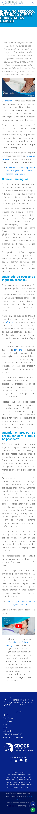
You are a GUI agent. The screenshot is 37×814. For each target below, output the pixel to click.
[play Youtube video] (18, 626)
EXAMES (6, 724)
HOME (5, 715)
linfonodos (9, 100)
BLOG (5, 728)
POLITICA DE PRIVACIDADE (13, 737)
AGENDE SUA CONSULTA (13, 734)
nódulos (9, 322)
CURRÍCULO (8, 718)
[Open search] (33, 3)
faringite (18, 349)
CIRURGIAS (7, 721)
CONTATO (7, 731)
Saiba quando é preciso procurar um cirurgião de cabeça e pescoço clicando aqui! (20, 170)
